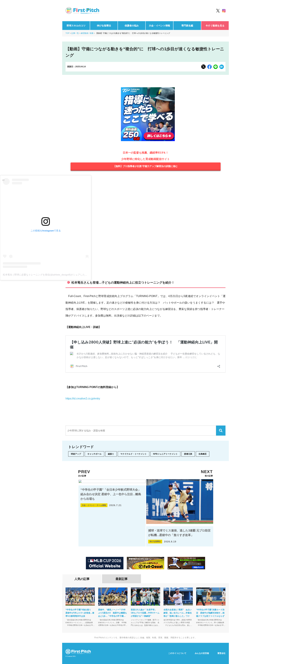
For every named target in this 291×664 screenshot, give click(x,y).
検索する (220, 431)
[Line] (215, 67)
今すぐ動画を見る (215, 25)
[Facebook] (209, 67)
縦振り (111, 454)
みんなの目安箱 (202, 653)
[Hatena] (221, 67)
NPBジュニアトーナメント (165, 454)
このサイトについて (177, 653)
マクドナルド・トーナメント (133, 454)
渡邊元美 (188, 454)
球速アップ (76, 454)
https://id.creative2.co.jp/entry (83, 398)
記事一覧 (75, 33)
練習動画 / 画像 (87, 33)
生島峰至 (203, 454)
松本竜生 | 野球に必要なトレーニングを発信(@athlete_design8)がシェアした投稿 (46, 274)
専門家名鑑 (187, 25)
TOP (67, 33)
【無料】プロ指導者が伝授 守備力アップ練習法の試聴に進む (145, 166)
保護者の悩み (132, 25)
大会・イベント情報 (159, 25)
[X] (203, 66)
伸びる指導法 (104, 25)
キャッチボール (94, 454)
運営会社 (221, 653)
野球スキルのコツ (76, 25)
